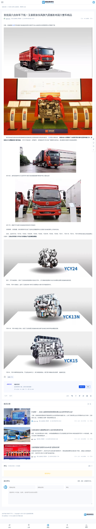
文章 (13, 7)
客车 (39, 439)
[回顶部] (93, 150)
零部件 (21, 7)
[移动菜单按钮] (2, 2)
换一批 (89, 404)
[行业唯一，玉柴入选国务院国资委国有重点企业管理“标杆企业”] (17, 416)
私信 (88, 386)
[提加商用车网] (48, 2)
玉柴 (13, 25)
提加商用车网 (29, 513)
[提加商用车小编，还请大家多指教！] (9, 387)
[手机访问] (93, 142)
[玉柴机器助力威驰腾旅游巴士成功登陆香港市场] (17, 434)
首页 (10, 7)
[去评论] (93, 146)
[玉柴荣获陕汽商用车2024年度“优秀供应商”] (17, 451)
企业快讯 (16, 7)
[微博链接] (93, 139)
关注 (82, 386)
